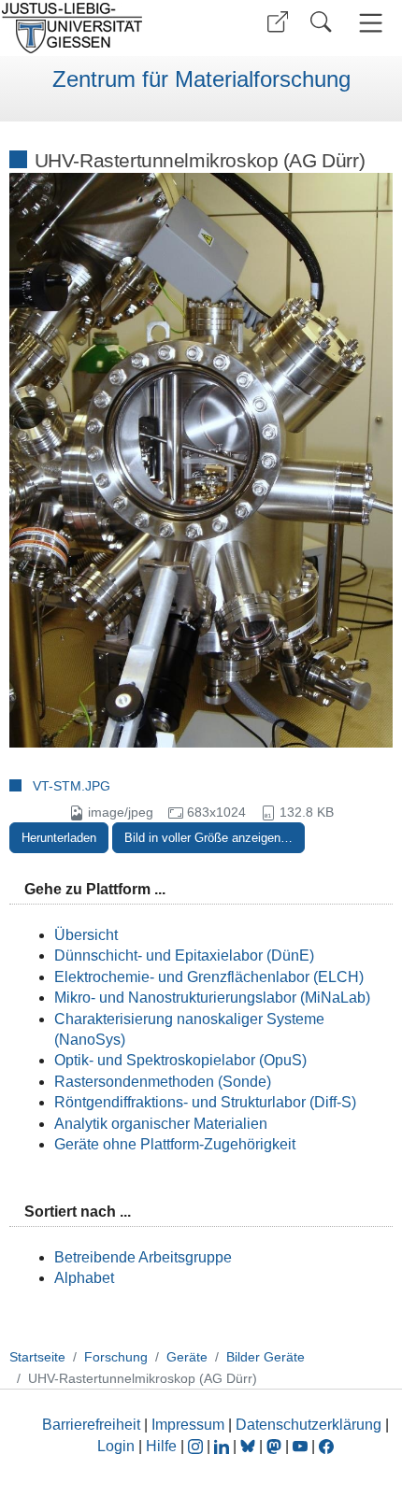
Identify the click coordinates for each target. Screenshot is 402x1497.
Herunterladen (59, 838)
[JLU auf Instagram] (197, 1446)
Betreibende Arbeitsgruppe (143, 1257)
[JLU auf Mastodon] (275, 1446)
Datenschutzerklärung (308, 1425)
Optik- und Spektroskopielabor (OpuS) (180, 1060)
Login (117, 1446)
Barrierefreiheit (91, 1425)
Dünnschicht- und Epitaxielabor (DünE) (184, 955)
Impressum (187, 1425)
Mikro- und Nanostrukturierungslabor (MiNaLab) (212, 997)
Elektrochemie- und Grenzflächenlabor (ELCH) (209, 977)
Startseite (37, 1356)
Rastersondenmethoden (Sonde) (162, 1082)
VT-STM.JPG (71, 785)
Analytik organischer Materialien (160, 1124)
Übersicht (86, 935)
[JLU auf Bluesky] (249, 1446)
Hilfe (161, 1446)
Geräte (187, 1356)
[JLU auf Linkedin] (223, 1446)
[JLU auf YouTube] (300, 1446)
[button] (277, 22)
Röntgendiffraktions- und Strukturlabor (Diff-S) (205, 1102)
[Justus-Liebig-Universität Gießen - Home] (98, 28)
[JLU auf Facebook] (326, 1446)
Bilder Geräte (265, 1356)
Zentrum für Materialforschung (201, 79)
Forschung (116, 1356)
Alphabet (84, 1278)
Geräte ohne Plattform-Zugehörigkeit (174, 1144)
